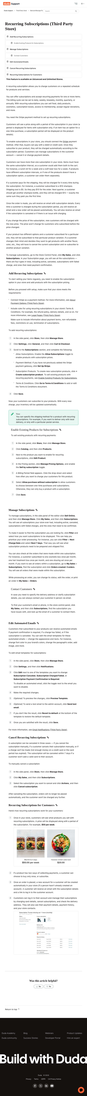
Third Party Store (21, 10)
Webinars (49, 1033)
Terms (36, 1079)
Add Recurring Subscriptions (21, 37)
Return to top (11, 1009)
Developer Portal (52, 1038)
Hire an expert (73, 1038)
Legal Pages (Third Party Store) (45, 315)
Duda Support (8, 10)
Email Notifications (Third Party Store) (50, 730)
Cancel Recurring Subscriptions (23, 68)
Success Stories (30, 1038)
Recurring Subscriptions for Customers (26, 75)
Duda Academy (8, 1033)
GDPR (43, 1079)
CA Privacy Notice (54, 1079)
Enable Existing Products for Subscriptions (57, 378)
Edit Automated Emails (19, 62)
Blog (25, 1033)
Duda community (9, 1038)
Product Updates (74, 1033)
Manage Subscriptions (19, 49)
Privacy (28, 1079)
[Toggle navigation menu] (75, 4)
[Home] (11, 3)
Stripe (65, 141)
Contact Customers (21, 56)
